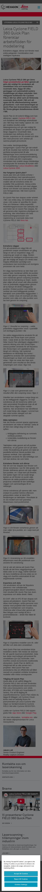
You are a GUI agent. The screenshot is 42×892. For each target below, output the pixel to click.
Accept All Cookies (21, 873)
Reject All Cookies (21, 879)
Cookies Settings (21, 884)
